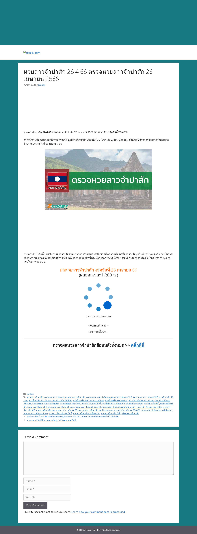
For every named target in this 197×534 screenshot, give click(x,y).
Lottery (30, 393)
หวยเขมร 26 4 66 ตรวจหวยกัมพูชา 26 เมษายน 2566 (51, 420)
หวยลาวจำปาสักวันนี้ (110, 413)
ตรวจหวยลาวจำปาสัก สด (98, 397)
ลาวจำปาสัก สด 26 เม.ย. (116, 400)
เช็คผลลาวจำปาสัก (130, 413)
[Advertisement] (98, 22)
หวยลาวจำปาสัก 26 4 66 (38, 406)
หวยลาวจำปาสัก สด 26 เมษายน (98, 410)
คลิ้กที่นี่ (137, 345)
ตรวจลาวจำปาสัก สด (54, 397)
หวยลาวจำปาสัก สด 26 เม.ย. (69, 410)
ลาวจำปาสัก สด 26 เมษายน (141, 400)
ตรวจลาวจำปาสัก (35, 397)
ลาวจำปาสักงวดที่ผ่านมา (113, 403)
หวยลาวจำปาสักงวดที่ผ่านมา (86, 413)
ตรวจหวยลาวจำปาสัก (75, 397)
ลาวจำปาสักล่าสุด (134, 403)
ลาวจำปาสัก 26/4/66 (62, 400)
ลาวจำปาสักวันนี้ (151, 403)
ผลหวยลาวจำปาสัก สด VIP (145, 397)
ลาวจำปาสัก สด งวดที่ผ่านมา (45, 403)
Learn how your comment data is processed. (98, 512)
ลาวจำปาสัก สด (96, 400)
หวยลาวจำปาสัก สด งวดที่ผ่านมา (156, 410)
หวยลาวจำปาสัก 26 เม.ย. (62, 406)
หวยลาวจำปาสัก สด (45, 410)
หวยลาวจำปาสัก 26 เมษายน (115, 406)
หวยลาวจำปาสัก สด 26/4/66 (127, 410)
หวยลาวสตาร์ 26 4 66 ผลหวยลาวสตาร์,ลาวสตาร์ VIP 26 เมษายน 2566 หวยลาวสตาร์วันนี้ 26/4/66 (72, 416)
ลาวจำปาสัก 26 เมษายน (40, 400)
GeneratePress (113, 530)
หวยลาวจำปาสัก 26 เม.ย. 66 (88, 406)
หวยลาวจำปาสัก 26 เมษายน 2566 (146, 406)
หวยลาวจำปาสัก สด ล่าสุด (35, 413)
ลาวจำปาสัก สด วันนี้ (91, 403)
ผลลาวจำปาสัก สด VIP (121, 397)
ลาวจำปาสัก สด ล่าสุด (70, 403)
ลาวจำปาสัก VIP (80, 400)
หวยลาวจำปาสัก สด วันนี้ (60, 413)
